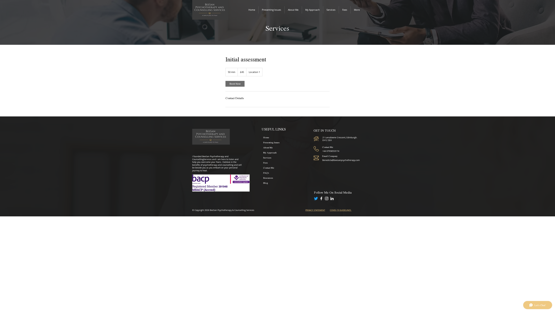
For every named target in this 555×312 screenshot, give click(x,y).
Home (266, 137)
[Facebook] (321, 198)
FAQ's (266, 172)
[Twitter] (316, 198)
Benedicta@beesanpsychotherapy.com (341, 160)
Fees (265, 162)
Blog (265, 182)
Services (267, 157)
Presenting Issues (271, 142)
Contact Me (268, 167)
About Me (268, 147)
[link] (235, 84)
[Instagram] (326, 198)
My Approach (269, 152)
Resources (268, 177)
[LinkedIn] (332, 198)
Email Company (330, 155)
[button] (271, 9)
